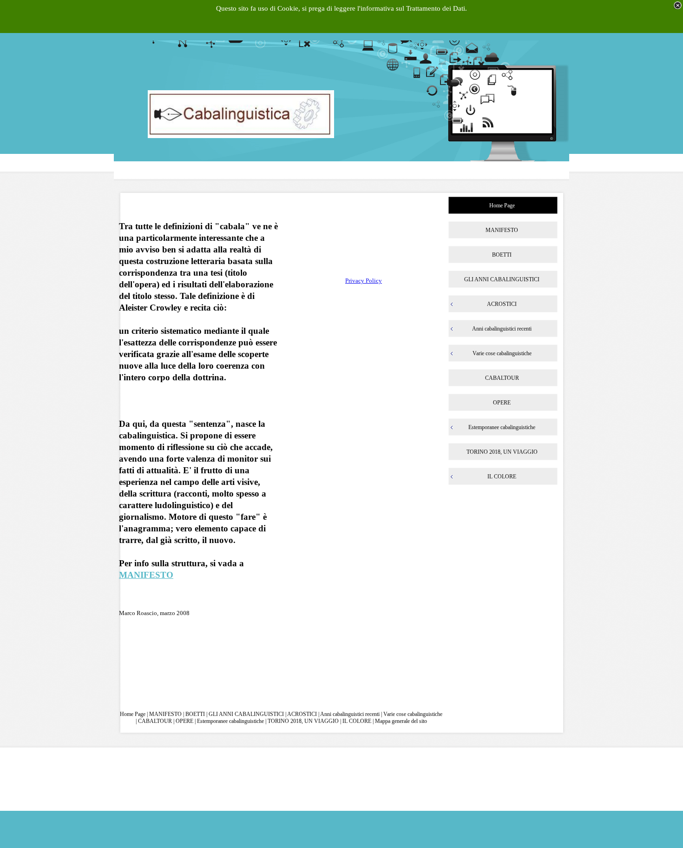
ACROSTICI (302, 714)
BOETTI (195, 714)
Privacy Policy (363, 280)
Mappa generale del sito (401, 721)
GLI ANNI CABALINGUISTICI (246, 714)
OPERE (184, 721)
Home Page (132, 714)
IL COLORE (356, 721)
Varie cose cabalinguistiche (412, 714)
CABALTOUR (155, 721)
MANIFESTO (146, 575)
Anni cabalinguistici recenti (350, 714)
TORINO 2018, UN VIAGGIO (303, 721)
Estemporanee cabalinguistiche (230, 721)
